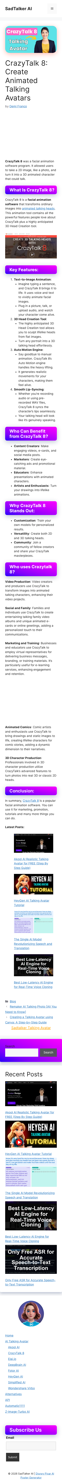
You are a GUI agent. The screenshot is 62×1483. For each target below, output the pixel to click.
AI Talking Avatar (16, 1341)
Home (9, 1335)
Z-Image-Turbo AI (17, 1411)
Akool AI (13, 1347)
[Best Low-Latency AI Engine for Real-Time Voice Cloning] (33, 966)
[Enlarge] (39, 1305)
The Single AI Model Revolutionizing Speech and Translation (33, 944)
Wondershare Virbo (21, 1388)
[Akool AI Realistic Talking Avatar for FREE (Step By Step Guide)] (33, 844)
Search (10, 1046)
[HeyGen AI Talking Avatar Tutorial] (33, 885)
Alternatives (13, 1394)
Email (10, 1437)
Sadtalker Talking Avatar (31, 1028)
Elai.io (12, 1359)
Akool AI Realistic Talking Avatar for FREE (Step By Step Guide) (31, 863)
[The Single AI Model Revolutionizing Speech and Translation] (33, 922)
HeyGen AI (15, 1376)
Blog (13, 1001)
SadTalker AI (18, 8)
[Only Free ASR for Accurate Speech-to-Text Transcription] (31, 1260)
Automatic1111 (15, 1406)
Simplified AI (16, 1382)
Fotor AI (13, 1370)
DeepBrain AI (17, 1365)
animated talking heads (38, 208)
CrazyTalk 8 (31, 800)
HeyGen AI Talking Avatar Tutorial (28, 1154)
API (7, 1400)
